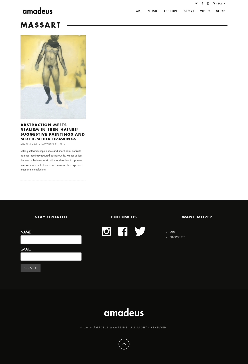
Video (205, 11)
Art (139, 11)
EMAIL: (26, 249)
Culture (171, 11)
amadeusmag (29, 144)
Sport (189, 11)
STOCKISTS (177, 237)
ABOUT (175, 232)
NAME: (26, 232)
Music (153, 11)
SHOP (220, 11)
